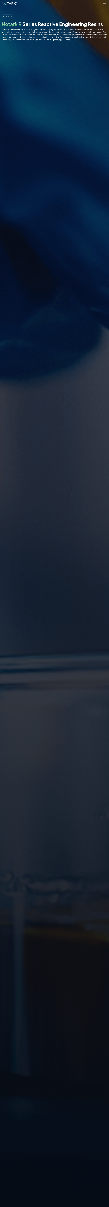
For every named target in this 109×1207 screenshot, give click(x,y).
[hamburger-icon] (104, 3)
